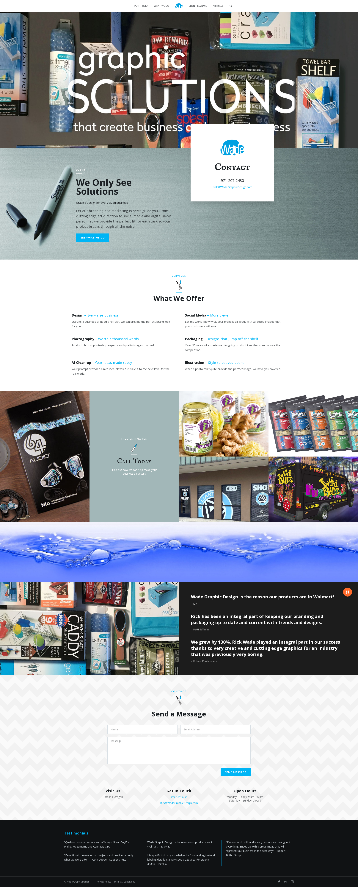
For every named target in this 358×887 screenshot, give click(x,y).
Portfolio (141, 5)
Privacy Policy (104, 881)
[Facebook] (278, 881)
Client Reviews (198, 5)
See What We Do (93, 237)
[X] (285, 881)
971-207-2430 (232, 180)
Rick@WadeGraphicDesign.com (232, 187)
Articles (218, 5)
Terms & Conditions (124, 881)
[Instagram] (292, 881)
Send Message (235, 772)
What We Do (161, 5)
